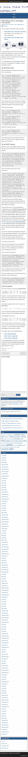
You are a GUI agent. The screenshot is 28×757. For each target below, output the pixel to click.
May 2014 (4, 679)
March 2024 (4, 512)
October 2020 (5, 592)
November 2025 (5, 471)
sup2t (20, 445)
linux (3, 441)
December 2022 (5, 546)
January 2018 (5, 640)
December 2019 (5, 615)
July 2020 (4, 599)
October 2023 (5, 524)
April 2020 (4, 606)
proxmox (17, 443)
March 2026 (4, 462)
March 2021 (4, 581)
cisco (6, 437)
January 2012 (5, 722)
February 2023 (5, 542)
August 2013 (4, 683)
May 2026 (4, 457)
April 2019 (4, 631)
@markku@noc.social (17, 404)
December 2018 (5, 636)
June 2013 (4, 688)
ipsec (12, 439)
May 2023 (4, 535)
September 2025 (5, 476)
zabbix (11, 449)
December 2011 (5, 725)
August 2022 (4, 556)
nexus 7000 (4, 443)
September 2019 (5, 622)
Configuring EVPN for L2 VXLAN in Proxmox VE (12, 427)
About (14, 17)
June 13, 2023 (14, 24)
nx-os (8, 443)
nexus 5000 (14, 441)
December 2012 (5, 699)
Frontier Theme (24, 755)
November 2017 (5, 642)
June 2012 (4, 711)
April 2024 (4, 510)
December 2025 (5, 469)
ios (10, 439)
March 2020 (4, 608)
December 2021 (5, 569)
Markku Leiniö (6, 24)
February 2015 (5, 665)
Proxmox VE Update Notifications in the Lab (11, 423)
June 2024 (4, 505)
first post (17, 61)
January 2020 (5, 613)
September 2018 (5, 638)
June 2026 (4, 455)
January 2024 (5, 517)
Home (14, 14)
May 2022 (4, 558)
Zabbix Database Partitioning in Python (10, 421)
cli (8, 436)
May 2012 (4, 713)
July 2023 (4, 531)
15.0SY (3, 435)
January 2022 (5, 567)
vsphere (18, 447)
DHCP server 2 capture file (10, 338)
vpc (13, 447)
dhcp (5, 350)
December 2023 (5, 519)
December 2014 (5, 670)
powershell (13, 443)
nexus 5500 (22, 441)
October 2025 (5, 473)
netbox (8, 441)
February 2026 (5, 464)
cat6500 (17, 435)
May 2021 (4, 576)
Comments (5, 26)
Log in (3, 741)
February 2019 (5, 633)
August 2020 (4, 597)
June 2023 (4, 533)
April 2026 (4, 460)
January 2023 (5, 544)
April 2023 (4, 537)
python (9, 445)
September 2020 (5, 594)
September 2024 (5, 499)
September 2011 (5, 731)
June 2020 (4, 601)
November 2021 (5, 572)
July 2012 (4, 709)
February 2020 (5, 610)
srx (14, 445)
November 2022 (5, 549)
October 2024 (5, 496)
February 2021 (5, 583)
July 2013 (4, 686)
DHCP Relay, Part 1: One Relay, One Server (15, 31)
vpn (15, 447)
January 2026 (5, 467)
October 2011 (4, 729)
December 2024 (5, 494)
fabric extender (21, 437)
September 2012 (5, 706)
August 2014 (4, 674)
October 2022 (5, 551)
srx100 (16, 445)
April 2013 (4, 690)
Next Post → (24, 353)
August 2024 (4, 501)
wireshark (4, 449)
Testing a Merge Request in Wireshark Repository (12, 418)
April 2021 (4, 578)
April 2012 (4, 715)
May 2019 (4, 629)
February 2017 (5, 654)
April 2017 (4, 651)
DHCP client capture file (10, 333)
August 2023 (4, 528)
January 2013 (5, 697)
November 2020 (5, 590)
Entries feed (4, 743)
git (4, 439)
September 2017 (5, 647)
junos (21, 439)
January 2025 (5, 492)
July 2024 (4, 503)
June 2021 (4, 574)
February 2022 (5, 565)
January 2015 (5, 668)
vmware (11, 447)
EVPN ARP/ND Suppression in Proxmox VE (11, 425)
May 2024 (4, 508)
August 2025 (4, 478)
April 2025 (4, 487)
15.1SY (6, 435)
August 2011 (4, 734)
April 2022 (4, 560)
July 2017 (4, 649)
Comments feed (5, 745)
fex (2, 439)
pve (22, 443)
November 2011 (5, 727)
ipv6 (14, 439)
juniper (18, 439)
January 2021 (5, 585)
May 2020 (4, 604)
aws (11, 435)
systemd (5, 447)
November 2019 (5, 617)
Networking (21, 24)
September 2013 (5, 681)
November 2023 (5, 521)
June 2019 (4, 626)
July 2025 (4, 480)
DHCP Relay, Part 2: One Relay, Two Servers (12, 22)
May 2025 (4, 485)
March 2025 (4, 489)
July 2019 (4, 624)
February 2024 (5, 514)
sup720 (23, 445)
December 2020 (5, 588)
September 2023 (5, 526)
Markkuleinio (4, 404)
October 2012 (5, 704)
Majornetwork (4, 1)
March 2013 (4, 693)
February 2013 (5, 695)
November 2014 (5, 672)
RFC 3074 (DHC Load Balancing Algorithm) (14, 221)
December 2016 (5, 656)
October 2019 (5, 620)
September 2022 (5, 553)
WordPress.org (5, 748)
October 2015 (5, 658)
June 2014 (4, 677)
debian (11, 437)
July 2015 (4, 661)
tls (8, 447)
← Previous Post (5, 353)
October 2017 (5, 645)
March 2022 (4, 562)
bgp (13, 435)
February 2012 (5, 720)
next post (7, 340)
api (9, 435)
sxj (3, 447)
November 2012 (5, 702)
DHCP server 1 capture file (10, 336)
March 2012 (4, 718)
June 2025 (4, 483)
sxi (2, 447)
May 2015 (4, 663)
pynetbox (3, 445)
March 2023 (4, 540)
